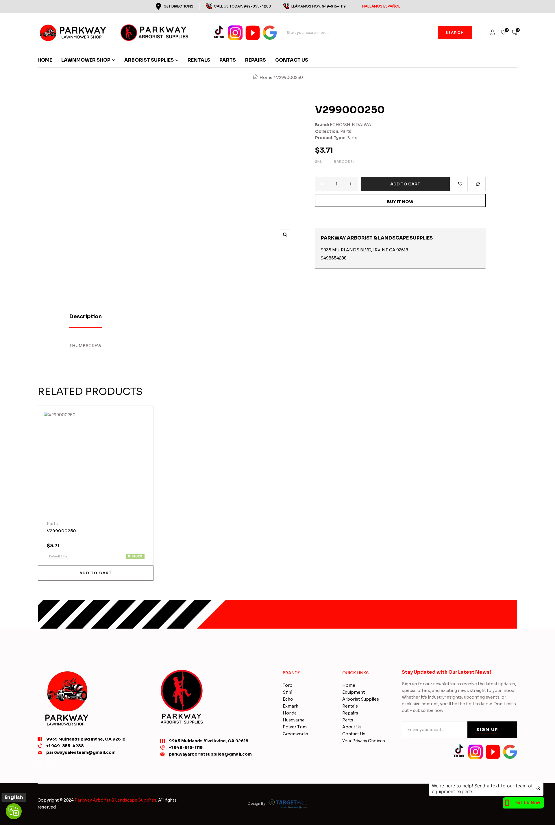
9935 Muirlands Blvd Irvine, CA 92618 (85, 739)
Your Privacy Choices (363, 740)
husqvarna (293, 720)
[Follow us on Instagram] (48, 763)
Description (85, 316)
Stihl (287, 692)
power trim (295, 727)
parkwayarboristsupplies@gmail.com (210, 754)
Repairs (350, 713)
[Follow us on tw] (40, 763)
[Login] (492, 33)
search (454, 32)
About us (352, 727)
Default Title (58, 556)
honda (290, 713)
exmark (290, 706)
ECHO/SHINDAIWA (350, 124)
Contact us (353, 733)
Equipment (353, 692)
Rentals (350, 706)
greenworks (295, 733)
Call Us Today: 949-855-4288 (242, 6)
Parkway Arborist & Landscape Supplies (115, 800)
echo (288, 699)
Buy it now (400, 201)
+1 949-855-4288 (65, 745)
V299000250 (61, 530)
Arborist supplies (360, 699)
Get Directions (178, 6)
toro (288, 685)
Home (266, 77)
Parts (345, 131)
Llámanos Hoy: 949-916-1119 (345, 6)
